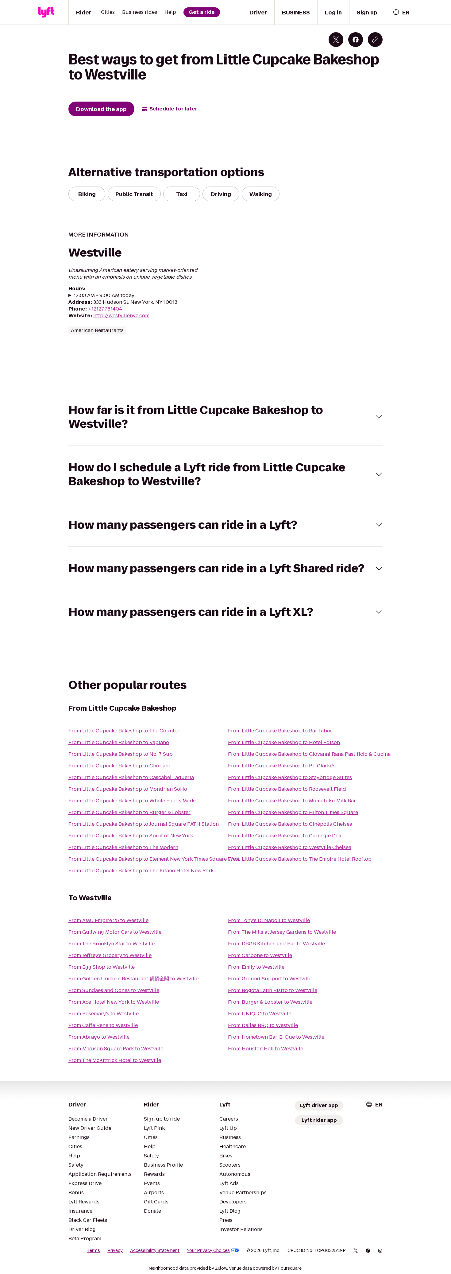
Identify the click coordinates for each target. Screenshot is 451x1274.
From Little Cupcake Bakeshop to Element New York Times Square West (154, 859)
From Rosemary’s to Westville (103, 1013)
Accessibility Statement (154, 1250)
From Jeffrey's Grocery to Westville (110, 955)
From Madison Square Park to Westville (115, 1048)
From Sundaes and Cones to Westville (113, 990)
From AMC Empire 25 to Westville (108, 920)
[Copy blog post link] (375, 39)
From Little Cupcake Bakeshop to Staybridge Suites (290, 777)
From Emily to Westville (256, 967)
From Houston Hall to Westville (265, 1048)
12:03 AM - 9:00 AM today (104, 295)
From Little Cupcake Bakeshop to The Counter (123, 730)
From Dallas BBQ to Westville (263, 1025)
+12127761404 (105, 308)
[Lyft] (46, 12)
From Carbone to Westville (260, 955)
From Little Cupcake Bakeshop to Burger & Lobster (129, 812)
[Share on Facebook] (355, 39)
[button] (225, 417)
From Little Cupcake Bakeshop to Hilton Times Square (293, 812)
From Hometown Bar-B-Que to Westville (276, 1036)
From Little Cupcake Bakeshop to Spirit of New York (130, 835)
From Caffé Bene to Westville (103, 1025)
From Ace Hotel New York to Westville (113, 1002)
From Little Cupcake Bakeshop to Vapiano (118, 742)
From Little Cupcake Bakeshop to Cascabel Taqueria (131, 777)
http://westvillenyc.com (121, 315)
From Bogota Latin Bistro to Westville (272, 990)
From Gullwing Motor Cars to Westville (114, 932)
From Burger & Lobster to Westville (270, 1002)
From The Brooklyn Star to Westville (111, 943)
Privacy (115, 1250)
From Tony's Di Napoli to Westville (269, 920)
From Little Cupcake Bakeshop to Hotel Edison (284, 742)
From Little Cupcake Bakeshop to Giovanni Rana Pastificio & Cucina (309, 754)
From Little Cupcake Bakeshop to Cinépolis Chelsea (290, 824)
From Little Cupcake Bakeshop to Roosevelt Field (287, 789)
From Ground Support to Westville (269, 978)
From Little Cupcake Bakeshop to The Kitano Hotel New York (141, 870)
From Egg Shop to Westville (101, 967)
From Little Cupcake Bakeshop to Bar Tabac (280, 730)
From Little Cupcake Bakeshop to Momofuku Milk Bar (292, 800)
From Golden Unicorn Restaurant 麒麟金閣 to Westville (133, 978)
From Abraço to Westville (98, 1036)
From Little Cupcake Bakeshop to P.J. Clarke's (282, 765)
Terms (93, 1250)
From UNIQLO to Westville (259, 1013)
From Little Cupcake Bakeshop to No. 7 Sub (120, 754)
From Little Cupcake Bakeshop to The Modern (123, 847)
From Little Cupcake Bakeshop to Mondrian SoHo (127, 789)
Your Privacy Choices (208, 1250)
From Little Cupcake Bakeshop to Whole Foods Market (133, 800)
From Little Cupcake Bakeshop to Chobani (119, 765)
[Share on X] (336, 39)
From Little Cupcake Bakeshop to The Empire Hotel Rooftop (300, 859)
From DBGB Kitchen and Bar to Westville (276, 943)
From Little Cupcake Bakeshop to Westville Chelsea (289, 847)
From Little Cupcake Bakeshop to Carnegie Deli (284, 835)
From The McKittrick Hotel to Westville (114, 1060)
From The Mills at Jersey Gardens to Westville (282, 932)
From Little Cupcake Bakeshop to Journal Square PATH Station (143, 824)
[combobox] (401, 12)
